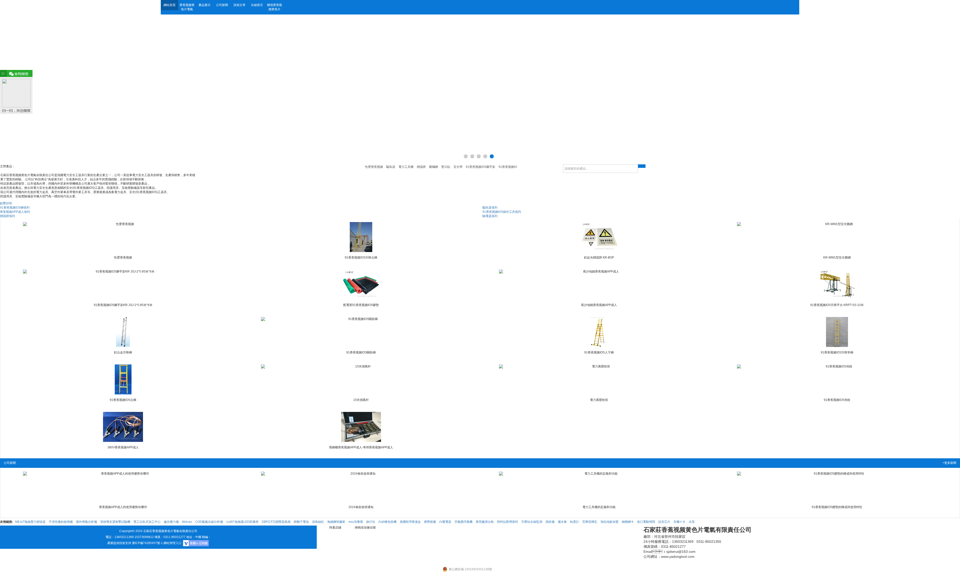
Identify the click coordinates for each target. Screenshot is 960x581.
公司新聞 (222, 5)
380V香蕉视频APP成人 (123, 447)
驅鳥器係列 (490, 207)
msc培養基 (355, 522)
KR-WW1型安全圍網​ (837, 257)
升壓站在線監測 (531, 522)
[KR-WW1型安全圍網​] (837, 237)
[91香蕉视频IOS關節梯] (361, 332)
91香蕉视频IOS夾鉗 (837, 400)
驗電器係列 (490, 216)
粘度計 (574, 522)
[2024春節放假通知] (361, 487)
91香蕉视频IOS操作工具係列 (501, 212)
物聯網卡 (628, 522)
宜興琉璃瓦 (589, 522)
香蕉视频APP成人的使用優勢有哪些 (123, 507)
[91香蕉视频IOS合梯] (123, 379)
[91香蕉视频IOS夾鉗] (837, 379)
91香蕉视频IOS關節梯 (361, 352)
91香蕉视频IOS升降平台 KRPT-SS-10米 (837, 305)
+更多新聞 (949, 463)
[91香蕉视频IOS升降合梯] (361, 237)
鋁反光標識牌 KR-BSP (599, 257)
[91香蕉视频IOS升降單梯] (837, 332)
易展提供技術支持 (119, 543)
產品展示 (204, 5)
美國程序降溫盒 (410, 522)
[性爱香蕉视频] (123, 237)
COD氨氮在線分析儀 (209, 522)
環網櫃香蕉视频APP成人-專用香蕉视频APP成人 (361, 447)
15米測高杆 (361, 400)
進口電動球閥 (646, 522)
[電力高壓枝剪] (599, 379)
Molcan (187, 522)
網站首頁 (170, 5)
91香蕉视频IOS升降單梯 (837, 352)
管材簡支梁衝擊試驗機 (115, 522)
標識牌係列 (7, 216)
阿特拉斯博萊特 (507, 522)
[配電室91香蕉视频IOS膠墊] (361, 284)
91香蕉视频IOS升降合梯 (361, 257)
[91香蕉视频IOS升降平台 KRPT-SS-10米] (837, 284)
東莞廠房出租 (485, 522)
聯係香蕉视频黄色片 (274, 7)
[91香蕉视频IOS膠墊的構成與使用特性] (837, 487)
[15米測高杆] (361, 379)
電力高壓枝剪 (599, 400)
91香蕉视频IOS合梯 (123, 400)
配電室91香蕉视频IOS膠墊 (361, 305)
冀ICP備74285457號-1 (147, 543)
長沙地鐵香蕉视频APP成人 (599, 305)
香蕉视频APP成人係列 (15, 212)
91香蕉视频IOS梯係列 (15, 207)
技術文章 (240, 5)
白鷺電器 (445, 522)
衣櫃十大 (680, 522)
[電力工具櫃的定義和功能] (599, 487)
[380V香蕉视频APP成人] (123, 427)
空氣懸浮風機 (463, 522)
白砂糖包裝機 (387, 522)
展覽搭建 (430, 522)
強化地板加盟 (609, 522)
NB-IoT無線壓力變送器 (30, 522)
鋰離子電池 (301, 522)
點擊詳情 (6, 203)
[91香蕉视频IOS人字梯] (599, 332)
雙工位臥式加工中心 (147, 522)
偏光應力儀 (171, 522)
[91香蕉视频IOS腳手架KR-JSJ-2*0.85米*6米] (123, 284)
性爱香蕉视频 (123, 257)
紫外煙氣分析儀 (86, 522)
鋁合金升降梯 (123, 352)
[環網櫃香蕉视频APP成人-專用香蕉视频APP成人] (361, 427)
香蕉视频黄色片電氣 (187, 7)
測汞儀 (550, 522)
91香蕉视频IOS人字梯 (599, 352)
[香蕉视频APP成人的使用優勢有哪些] (123, 487)
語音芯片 (664, 522)
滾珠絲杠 (318, 522)
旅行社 (370, 522)
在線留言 (257, 5)
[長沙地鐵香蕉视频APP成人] (599, 284)
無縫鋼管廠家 (336, 522)
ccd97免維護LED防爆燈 (242, 522)
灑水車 (562, 522)
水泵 (692, 522)
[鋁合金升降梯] (123, 332)
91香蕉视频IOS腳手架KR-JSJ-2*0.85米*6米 (123, 305)
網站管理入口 (173, 543)
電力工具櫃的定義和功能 (599, 507)
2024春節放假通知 (361, 507)
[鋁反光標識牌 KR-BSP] (599, 237)
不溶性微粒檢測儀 (61, 522)
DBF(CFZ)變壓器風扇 (276, 522)
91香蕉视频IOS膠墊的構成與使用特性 (837, 507)
